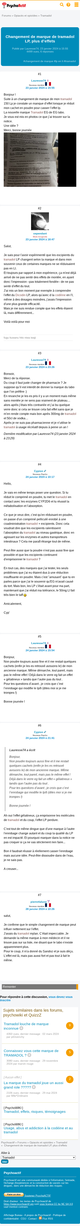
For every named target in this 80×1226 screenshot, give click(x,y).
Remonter (9, 986)
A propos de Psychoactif (37, 1215)
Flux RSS (47, 1218)
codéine (60, 295)
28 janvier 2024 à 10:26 (40, 909)
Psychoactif (8, 1142)
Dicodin (20, 295)
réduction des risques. (51, 1185)
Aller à (5, 1152)
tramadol (66, 99)
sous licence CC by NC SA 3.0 (56, 1204)
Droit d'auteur (11, 1201)
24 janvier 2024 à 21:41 (40, 737)
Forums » (8, 15)
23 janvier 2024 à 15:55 (40, 87)
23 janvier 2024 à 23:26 (40, 367)
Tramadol (46, 15)
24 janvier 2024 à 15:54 (40, 650)
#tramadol (70, 61)
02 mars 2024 (50, 1033)
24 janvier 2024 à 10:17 (40, 476)
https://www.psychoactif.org (18, 1204)
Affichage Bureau (13, 1215)
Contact (32, 1218)
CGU (23, 1218)
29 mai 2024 (49, 1092)
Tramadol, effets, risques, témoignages (35, 1112)
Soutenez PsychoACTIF (37, 1195)
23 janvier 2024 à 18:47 (40, 239)
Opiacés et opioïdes (25, 15)
